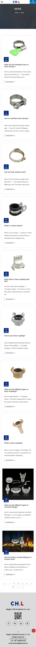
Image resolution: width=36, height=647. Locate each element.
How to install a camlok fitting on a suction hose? (17, 558)
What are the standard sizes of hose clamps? (16, 66)
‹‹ (4, 583)
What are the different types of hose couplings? (16, 390)
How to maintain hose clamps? (16, 118)
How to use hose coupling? (14, 336)
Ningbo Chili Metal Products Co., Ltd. (18, 634)
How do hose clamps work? (15, 172)
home (17, 12)
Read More (9, 82)
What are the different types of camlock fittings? (16, 506)
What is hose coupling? (13, 443)
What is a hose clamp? (13, 226)
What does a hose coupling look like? (16, 280)
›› (22, 587)
